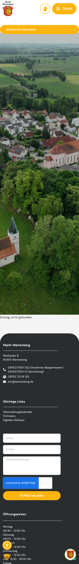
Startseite (29, 29)
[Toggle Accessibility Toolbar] (7, 545)
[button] (64, 8)
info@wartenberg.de (20, 381)
